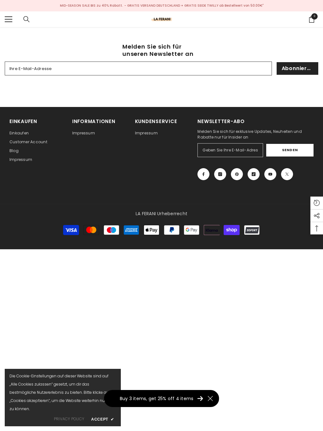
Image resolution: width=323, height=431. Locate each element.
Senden (290, 149)
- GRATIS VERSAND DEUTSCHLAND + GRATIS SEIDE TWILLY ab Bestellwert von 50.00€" (193, 5)
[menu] (8, 19)
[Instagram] (220, 174)
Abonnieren (298, 68)
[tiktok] (254, 174)
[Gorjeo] (287, 174)
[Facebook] (203, 174)
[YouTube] (270, 174)
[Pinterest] (237, 174)
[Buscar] (26, 19)
